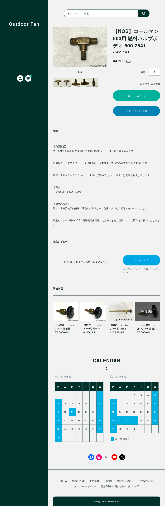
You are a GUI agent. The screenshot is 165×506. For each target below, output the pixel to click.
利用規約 (94, 480)
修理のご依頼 (78, 480)
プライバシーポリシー (85, 486)
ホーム (63, 480)
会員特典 (107, 480)
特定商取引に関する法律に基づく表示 (120, 486)
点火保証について (126, 480)
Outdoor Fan (24, 24)
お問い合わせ (146, 480)
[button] (55, 51)
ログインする (141, 260)
